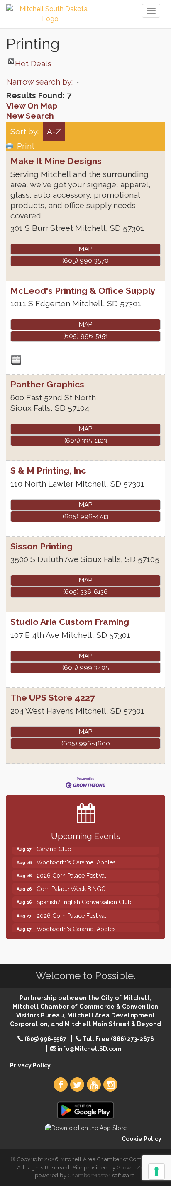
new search (30, 115)
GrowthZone (133, 1167)
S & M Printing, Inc (48, 470)
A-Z (54, 131)
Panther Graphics (47, 384)
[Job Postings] (16, 360)
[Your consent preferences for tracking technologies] (156, 1171)
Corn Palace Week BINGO (71, 885)
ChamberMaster (89, 1175)
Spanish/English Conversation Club (84, 898)
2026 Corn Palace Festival (71, 872)
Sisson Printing (41, 546)
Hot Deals (33, 61)
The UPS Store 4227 (52, 697)
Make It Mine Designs (56, 161)
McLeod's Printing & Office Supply (82, 291)
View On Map (31, 105)
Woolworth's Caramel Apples (76, 858)
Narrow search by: (39, 81)
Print (25, 145)
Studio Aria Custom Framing (69, 622)
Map (85, 249)
